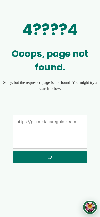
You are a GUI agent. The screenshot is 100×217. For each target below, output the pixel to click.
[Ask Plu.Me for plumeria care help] (90, 207)
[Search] (50, 157)
